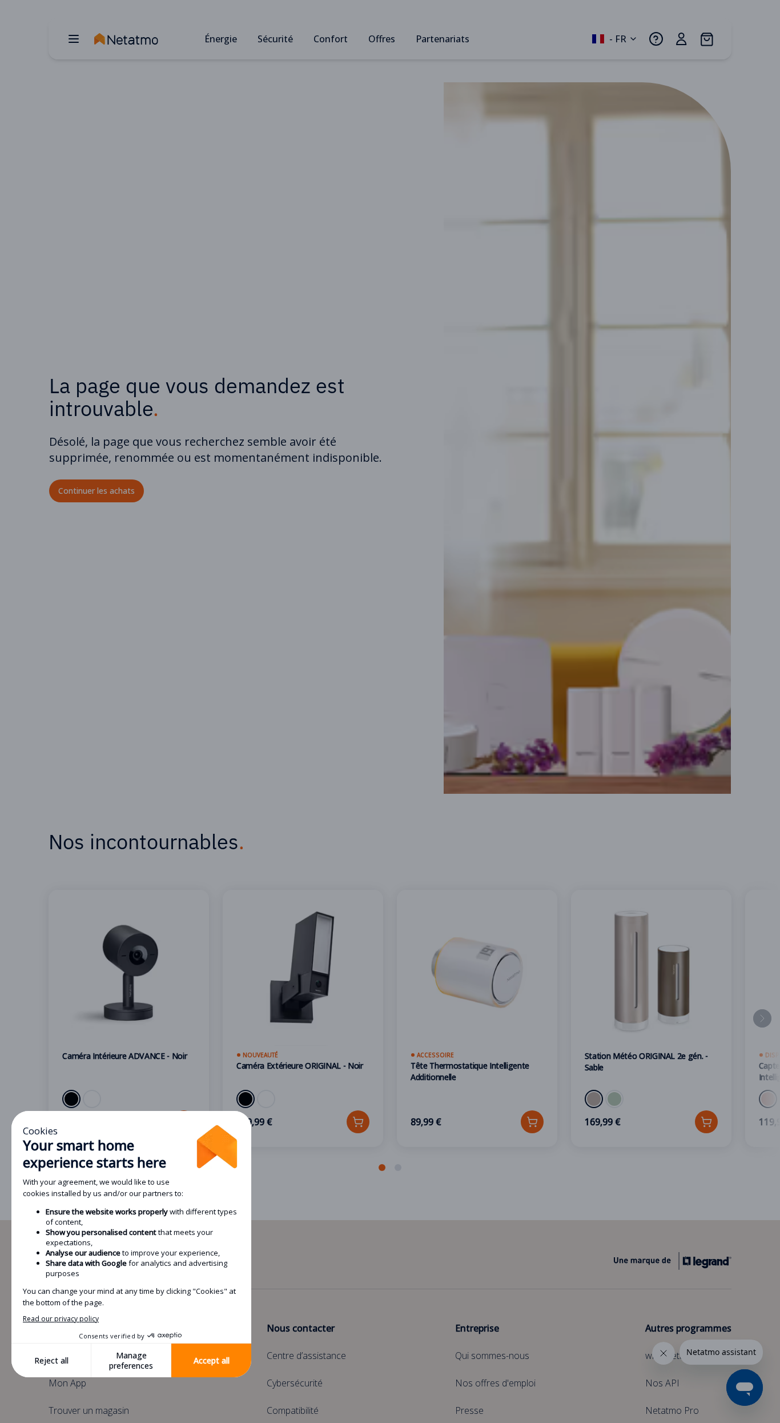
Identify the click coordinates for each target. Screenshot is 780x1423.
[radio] (71, 1099)
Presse (469, 1410)
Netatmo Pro (672, 1410)
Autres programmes (688, 1328)
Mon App (67, 1383)
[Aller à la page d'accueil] (144, 39)
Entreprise (477, 1328)
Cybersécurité (295, 1383)
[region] (390, 1032)
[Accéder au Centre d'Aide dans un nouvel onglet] (656, 39)
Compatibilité (293, 1410)
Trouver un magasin (89, 1410)
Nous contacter (301, 1328)
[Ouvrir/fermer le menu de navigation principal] (73, 38)
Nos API (662, 1383)
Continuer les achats (96, 490)
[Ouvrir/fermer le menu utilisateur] (681, 38)
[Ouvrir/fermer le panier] (706, 38)
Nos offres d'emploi (495, 1383)
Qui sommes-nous (492, 1355)
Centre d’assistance (306, 1355)
